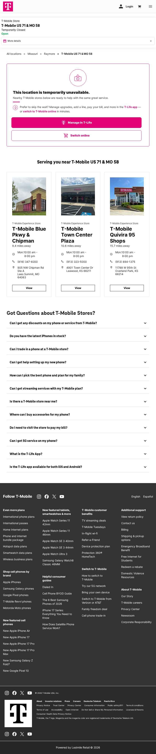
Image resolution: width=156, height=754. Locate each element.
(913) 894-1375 (125, 261)
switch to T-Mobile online (39, 111)
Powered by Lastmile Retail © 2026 (78, 747)
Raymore (49, 53)
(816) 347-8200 (28, 261)
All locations (14, 53)
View (29, 288)
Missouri (33, 53)
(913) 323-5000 (76, 261)
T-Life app (130, 107)
